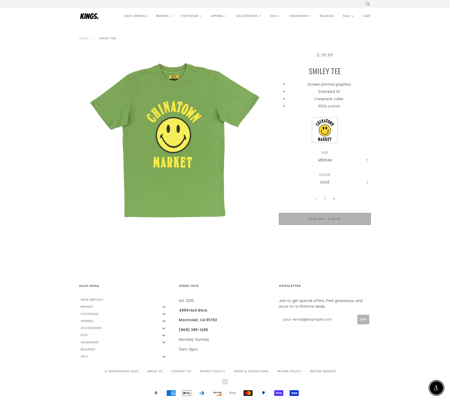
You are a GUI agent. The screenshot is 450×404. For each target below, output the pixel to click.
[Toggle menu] (163, 307)
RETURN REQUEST (323, 371)
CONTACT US (181, 371)
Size (325, 152)
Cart (367, 16)
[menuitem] (134, 16)
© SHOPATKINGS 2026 (122, 371)
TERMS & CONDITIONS (251, 371)
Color (324, 175)
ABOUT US (154, 371)
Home (84, 38)
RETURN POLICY (289, 371)
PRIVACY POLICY (212, 371)
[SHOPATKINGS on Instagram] (225, 383)
